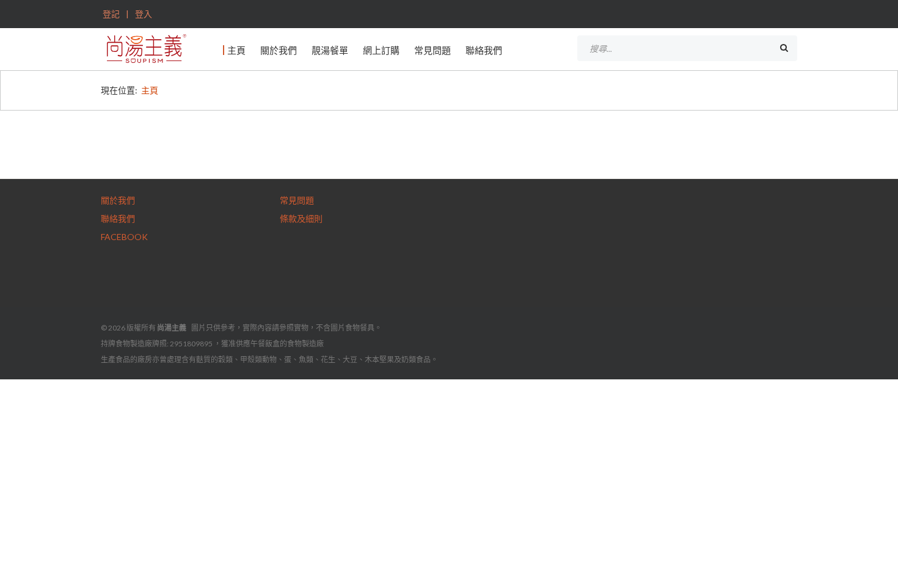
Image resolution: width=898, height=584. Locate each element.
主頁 (236, 50)
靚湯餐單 (330, 50)
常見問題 (432, 50)
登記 (111, 14)
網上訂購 (381, 50)
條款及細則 (301, 218)
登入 (142, 14)
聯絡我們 (483, 50)
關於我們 (278, 50)
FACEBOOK (124, 237)
